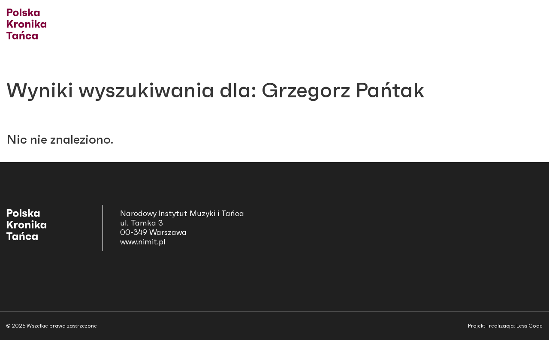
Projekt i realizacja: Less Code (505, 325)
